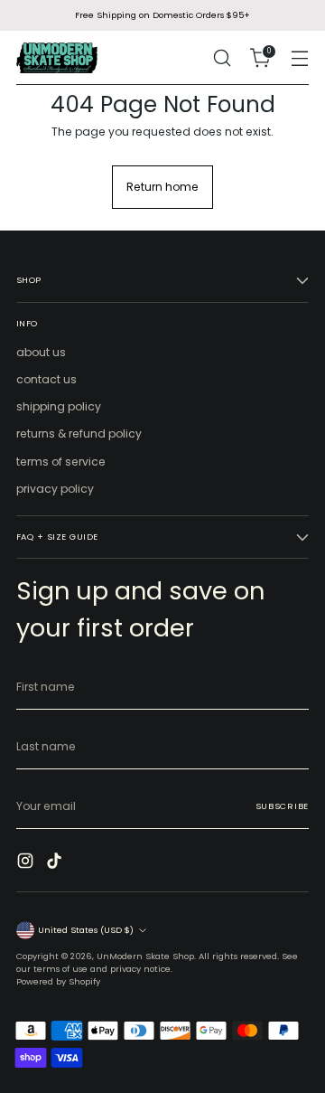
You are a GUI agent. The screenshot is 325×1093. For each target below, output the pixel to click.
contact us (46, 379)
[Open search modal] (221, 58)
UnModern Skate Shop (145, 956)
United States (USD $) (86, 930)
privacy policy (55, 488)
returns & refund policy (79, 433)
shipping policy (58, 406)
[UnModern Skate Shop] (57, 57)
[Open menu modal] (299, 58)
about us (41, 352)
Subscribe (282, 806)
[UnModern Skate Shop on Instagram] (27, 863)
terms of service (61, 461)
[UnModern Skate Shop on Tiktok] (56, 863)
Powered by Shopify (58, 981)
